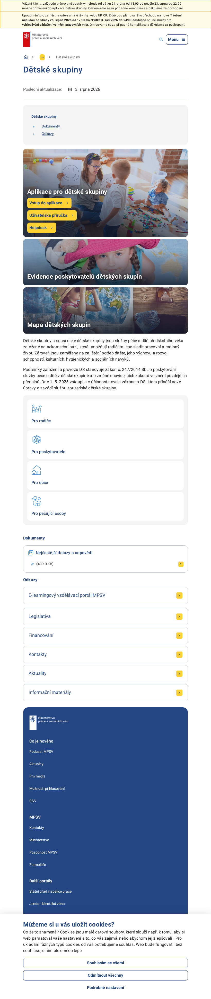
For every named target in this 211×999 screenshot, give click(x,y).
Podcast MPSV (41, 751)
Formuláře (37, 865)
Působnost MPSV (43, 852)
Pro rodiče (105, 413)
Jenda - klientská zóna (47, 904)
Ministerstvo (39, 840)
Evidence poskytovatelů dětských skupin (105, 262)
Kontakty (36, 828)
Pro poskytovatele (105, 444)
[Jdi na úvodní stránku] (42, 39)
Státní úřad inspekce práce (50, 891)
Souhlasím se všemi (105, 962)
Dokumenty (51, 126)
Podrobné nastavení (105, 987)
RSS (32, 801)
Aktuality (36, 764)
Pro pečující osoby (105, 506)
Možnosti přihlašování (47, 788)
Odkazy (48, 134)
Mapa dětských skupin (105, 310)
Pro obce (105, 475)
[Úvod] (25, 57)
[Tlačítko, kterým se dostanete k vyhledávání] (161, 39)
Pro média (37, 776)
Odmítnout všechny (105, 975)
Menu (173, 39)
